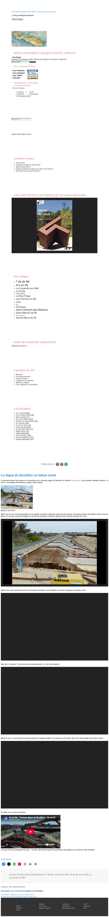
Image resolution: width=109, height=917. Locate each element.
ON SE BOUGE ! (21, 435)
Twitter (18, 910)
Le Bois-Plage (23, 296)
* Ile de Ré (22, 281)
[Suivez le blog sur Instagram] (32, 73)
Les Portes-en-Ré (26, 298)
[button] (50, 579)
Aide (84, 908)
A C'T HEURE (20, 413)
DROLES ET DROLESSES (25, 421)
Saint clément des (20, 315)
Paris (17, 304)
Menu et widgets (17, 19)
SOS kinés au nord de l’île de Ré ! (28, 171)
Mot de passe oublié (68, 908)
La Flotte (20, 291)
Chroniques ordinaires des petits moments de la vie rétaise (34, 12)
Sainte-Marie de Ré (26, 317)
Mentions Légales (22, 383)
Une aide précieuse (23, 376)
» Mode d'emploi (18, 88)
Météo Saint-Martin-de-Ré (21, 134)
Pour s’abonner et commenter (27, 385)
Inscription (20, 92)
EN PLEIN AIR (21, 427)
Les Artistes (43, 906)
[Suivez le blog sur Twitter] (32, 75)
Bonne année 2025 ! (23, 167)
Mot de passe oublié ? (24, 96)
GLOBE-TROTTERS (23, 429)
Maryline (19, 374)
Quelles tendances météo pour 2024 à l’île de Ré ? (34, 169)
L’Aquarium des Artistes (25, 381)
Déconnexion (34, 94)
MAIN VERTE (20, 431)
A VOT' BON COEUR (23, 415)
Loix (18, 301)
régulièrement (76, 480)
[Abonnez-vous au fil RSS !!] (32, 78)
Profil (31, 92)
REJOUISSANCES (22, 437)
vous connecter (16, 891)
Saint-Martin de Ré (26, 312)
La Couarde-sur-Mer (27, 288)
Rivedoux (21, 306)
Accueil (18, 906)
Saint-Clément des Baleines (32, 309)
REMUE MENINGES (23, 439)
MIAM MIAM (20, 433)
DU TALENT (20, 423)
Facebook (19, 908)
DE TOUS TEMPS (22, 419)
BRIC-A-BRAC (21, 417)
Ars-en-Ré (22, 285)
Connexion (20, 94)
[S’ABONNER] (32, 62)
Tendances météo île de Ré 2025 (28, 165)
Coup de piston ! (22, 379)
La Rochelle (20, 294)
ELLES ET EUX (21, 425)
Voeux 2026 (20, 163)
